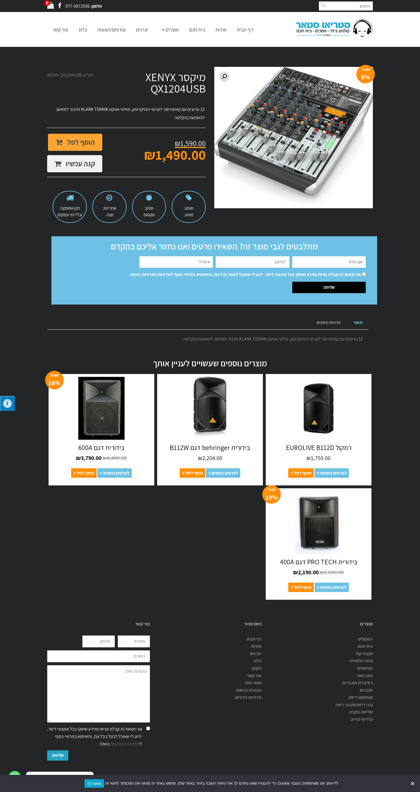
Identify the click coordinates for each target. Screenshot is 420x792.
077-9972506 (77, 6)
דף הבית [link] (253, 639)
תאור (358, 322)
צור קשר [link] (254, 676)
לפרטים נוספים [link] (333, 473)
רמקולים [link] (365, 639)
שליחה (58, 755)
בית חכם (197, 29)
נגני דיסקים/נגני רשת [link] (354, 705)
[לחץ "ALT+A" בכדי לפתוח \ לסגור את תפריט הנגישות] (7, 403)
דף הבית (245, 29)
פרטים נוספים (329, 322)
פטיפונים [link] (365, 668)
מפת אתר (252, 683)
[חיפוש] (323, 5)
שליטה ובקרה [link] (361, 712)
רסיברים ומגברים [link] (358, 683)
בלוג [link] (257, 661)
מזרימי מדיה (362, 719)
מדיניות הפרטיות (156, 274)
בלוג (83, 29)
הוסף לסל (80, 142)
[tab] (358, 322)
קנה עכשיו (79, 163)
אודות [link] (256, 646)
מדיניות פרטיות (248, 697)
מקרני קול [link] (364, 654)
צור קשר (60, 29)
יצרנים (142, 29)
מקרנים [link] (366, 690)
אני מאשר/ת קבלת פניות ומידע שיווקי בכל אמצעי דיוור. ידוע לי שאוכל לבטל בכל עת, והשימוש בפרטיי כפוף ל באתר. (245, 274)
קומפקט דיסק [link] (361, 697)
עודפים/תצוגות (111, 29)
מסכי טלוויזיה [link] (361, 661)
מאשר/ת (94, 783)
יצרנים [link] (255, 654)
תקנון (256, 668)
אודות (221, 29)
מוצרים (172, 29)
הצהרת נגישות (248, 690)
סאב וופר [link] (365, 676)
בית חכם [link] (365, 646)
